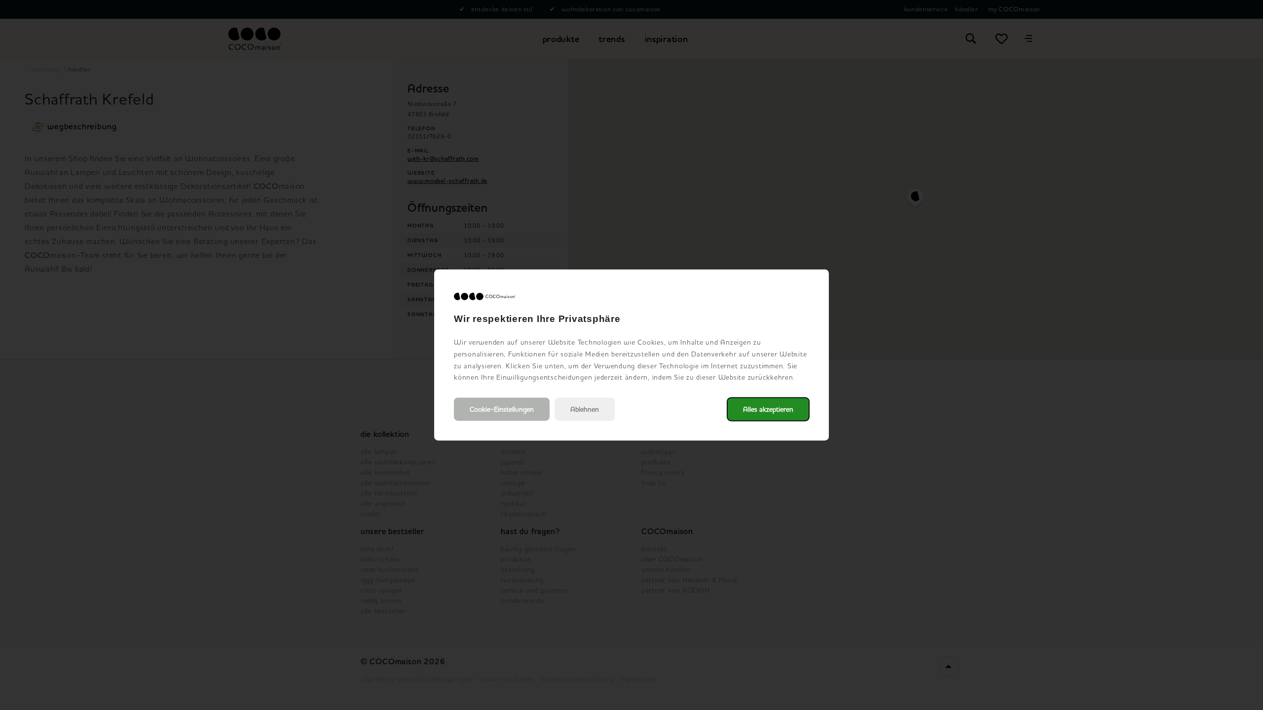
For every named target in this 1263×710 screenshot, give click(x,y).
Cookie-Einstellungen (502, 409)
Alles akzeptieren (768, 409)
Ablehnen (584, 409)
